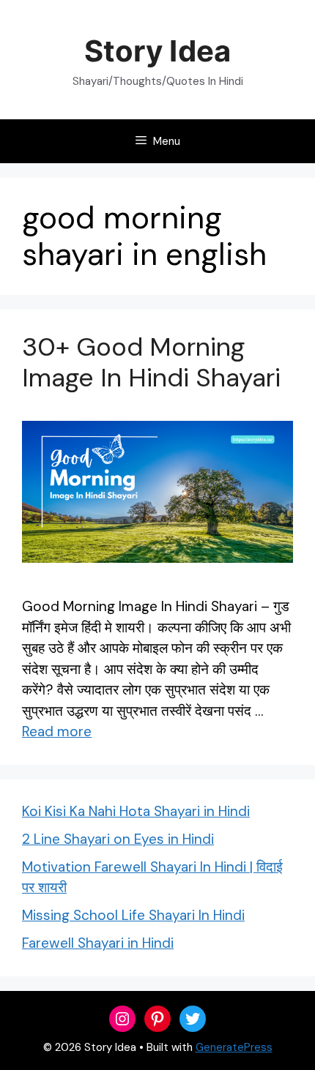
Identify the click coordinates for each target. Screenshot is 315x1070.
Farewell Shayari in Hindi (98, 943)
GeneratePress (234, 1047)
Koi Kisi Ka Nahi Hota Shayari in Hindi (136, 811)
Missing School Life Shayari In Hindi (133, 915)
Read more (57, 731)
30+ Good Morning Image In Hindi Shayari (151, 362)
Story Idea (157, 51)
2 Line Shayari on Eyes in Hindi (118, 839)
